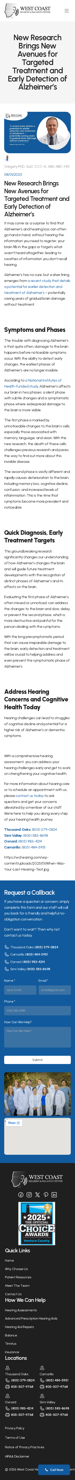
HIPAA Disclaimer (17, 1456)
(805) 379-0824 (46, 947)
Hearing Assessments (21, 1310)
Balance (11, 1335)
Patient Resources (18, 1277)
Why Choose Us (16, 1269)
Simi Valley (18, 969)
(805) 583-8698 (38, 969)
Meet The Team (17, 1286)
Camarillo (17, 954)
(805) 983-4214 (33, 962)
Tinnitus (10, 1344)
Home (9, 1260)
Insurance (12, 1352)
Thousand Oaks (22, 947)
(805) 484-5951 (36, 954)
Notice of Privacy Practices (24, 1447)
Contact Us (13, 1294)
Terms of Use (15, 1438)
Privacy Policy (14, 1428)
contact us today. (18, 935)
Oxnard (15, 962)
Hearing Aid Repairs (19, 1327)
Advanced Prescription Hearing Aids (31, 1318)
